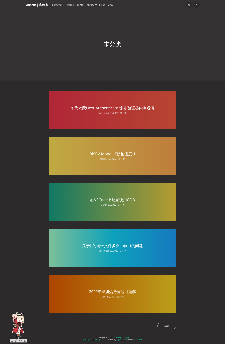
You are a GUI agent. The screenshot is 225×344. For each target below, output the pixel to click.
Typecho (121, 340)
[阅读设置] (196, 5)
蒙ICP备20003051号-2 (92, 340)
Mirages (138, 340)
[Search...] (189, 5)
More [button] (110, 5)
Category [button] (57, 5)
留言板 (80, 5)
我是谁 (71, 5)
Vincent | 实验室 (36, 5)
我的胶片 (92, 5)
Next (166, 325)
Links (102, 5)
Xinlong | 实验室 (121, 338)
